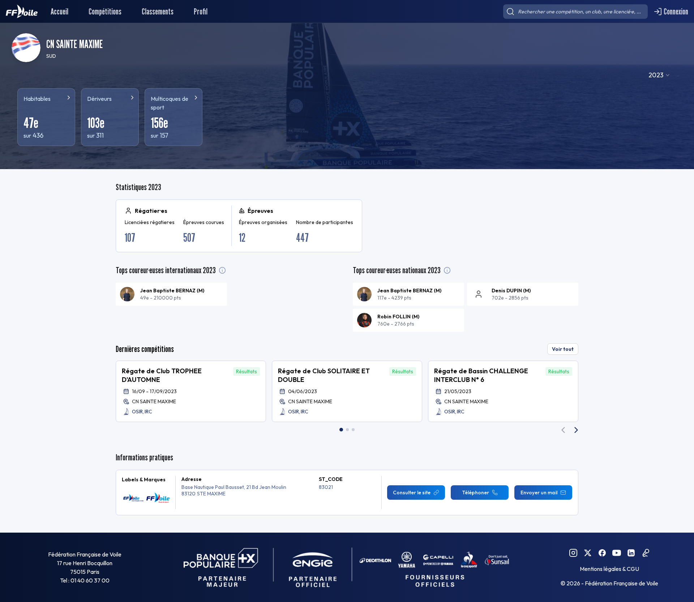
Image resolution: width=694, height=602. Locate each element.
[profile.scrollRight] (576, 430)
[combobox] (659, 75)
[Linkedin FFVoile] (631, 553)
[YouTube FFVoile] (616, 553)
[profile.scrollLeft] (563, 430)
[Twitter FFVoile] (588, 553)
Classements (158, 11)
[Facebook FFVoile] (602, 553)
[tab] (341, 429)
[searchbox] (575, 11)
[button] (191, 391)
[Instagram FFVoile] (573, 553)
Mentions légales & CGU (609, 568)
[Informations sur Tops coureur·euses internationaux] (222, 270)
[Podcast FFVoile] (645, 553)
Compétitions (105, 11)
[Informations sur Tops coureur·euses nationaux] (447, 270)
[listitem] (171, 294)
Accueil (59, 11)
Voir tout (563, 349)
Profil (200, 11)
